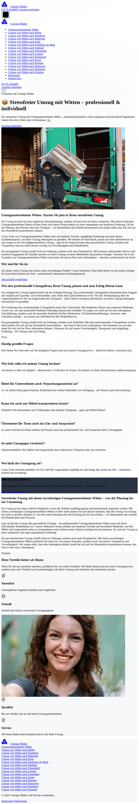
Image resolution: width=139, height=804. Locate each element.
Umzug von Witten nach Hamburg (26, 35)
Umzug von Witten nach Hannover (27, 66)
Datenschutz (14, 78)
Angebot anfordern (29, 9)
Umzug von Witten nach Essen (24, 60)
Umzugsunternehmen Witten (23, 29)
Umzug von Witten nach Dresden (26, 72)
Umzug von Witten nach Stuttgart (26, 47)
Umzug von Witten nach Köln (24, 41)
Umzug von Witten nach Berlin (25, 32)
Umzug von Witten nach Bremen (25, 63)
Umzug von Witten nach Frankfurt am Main (31, 44)
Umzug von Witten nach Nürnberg (26, 69)
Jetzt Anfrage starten (12, 491)
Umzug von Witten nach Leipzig (25, 54)
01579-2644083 (9, 9)
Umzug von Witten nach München (26, 38)
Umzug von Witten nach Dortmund (27, 57)
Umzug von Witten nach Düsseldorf (27, 50)
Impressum (14, 75)
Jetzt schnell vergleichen (14, 279)
